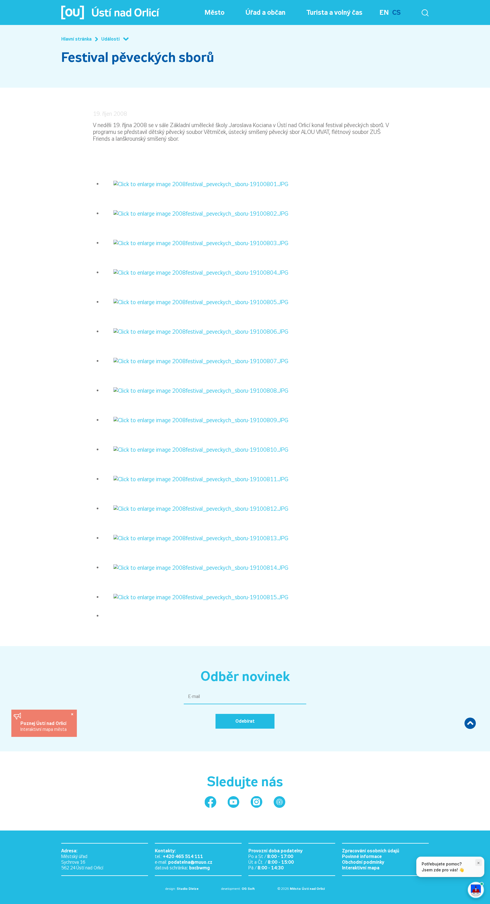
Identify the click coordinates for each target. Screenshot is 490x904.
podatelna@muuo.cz (190, 862)
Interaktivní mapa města (43, 729)
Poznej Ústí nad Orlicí (44, 723)
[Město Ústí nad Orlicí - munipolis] (279, 802)
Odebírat (245, 721)
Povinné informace (362, 856)
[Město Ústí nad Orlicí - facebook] (210, 802)
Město (214, 12)
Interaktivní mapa (360, 868)
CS (396, 12)
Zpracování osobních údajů (370, 850)
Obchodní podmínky (363, 862)
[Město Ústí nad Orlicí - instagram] (256, 802)
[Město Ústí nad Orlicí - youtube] (233, 802)
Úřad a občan (266, 12)
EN (384, 12)
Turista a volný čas (334, 12)
